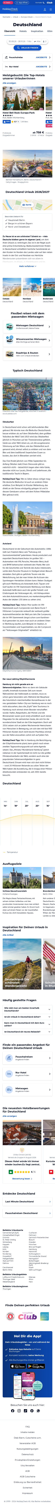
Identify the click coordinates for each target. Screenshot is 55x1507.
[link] (45, 9)
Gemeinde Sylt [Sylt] (11, 1233)
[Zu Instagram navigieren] (19, 1411)
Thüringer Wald (9, 1279)
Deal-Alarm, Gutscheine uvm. (27, 1438)
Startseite (6, 17)
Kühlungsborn (34, 1254)
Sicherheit (27, 1488)
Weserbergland (9, 1282)
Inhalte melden (28, 1432)
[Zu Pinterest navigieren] (32, 1411)
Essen (31, 1267)
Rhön (31, 1279)
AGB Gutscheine (27, 1476)
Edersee (32, 1277)
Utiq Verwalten (27, 1465)
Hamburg (33, 1249)
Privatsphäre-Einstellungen (27, 1460)
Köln (4, 1249)
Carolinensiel (8, 1267)
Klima (50, 31)
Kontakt (39, 3)
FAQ (27, 1427)
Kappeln (6, 1244)
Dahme (6, 1263)
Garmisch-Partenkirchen (39, 1237)
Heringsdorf (33, 1259)
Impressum (27, 1493)
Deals (7, 3)
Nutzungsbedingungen (27, 1449)
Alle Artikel (8, 935)
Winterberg (7, 1242)
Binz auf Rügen (35, 1247)
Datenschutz (28, 1454)
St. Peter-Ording (9, 1240)
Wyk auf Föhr (8, 1261)
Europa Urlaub (27, 17)
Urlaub (15, 17)
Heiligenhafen (8, 1259)
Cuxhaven (33, 1233)
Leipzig (5, 1247)
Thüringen (7, 1289)
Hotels (23, 31)
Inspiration (37, 31)
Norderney (7, 1254)
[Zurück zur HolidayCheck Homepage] (10, 9)
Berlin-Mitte (7, 1270)
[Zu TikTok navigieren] (25, 1411)
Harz (31, 1282)
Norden (6, 1251)
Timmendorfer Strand (37, 1256)
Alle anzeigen (9, 83)
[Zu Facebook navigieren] (13, 1411)
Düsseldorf (7, 1256)
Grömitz (6, 1237)
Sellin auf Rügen (35, 1270)
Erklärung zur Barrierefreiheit (27, 1482)
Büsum (32, 1240)
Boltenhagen (34, 1261)
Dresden (32, 1242)
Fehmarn (32, 1235)
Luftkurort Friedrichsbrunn (13, 1277)
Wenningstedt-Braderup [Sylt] (38, 1264)
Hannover (33, 1251)
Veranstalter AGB (27, 1443)
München (32, 1244)
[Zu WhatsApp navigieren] (38, 1411)
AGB (27, 1471)
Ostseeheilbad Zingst (11, 1235)
